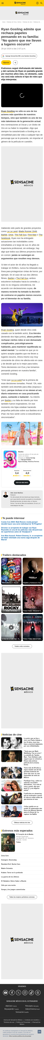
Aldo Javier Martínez (16, 493)
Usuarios (16, 470)
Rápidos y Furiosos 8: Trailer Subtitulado (33, 583)
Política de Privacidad (23, 1022)
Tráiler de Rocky (11, 611)
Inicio (3, 22)
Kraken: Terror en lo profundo (12, 872)
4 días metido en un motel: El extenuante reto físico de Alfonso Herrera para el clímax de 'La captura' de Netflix (33, 810)
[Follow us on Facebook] (12, 992)
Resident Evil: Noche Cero (10, 864)
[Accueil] (20, 3)
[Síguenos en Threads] (38, 992)
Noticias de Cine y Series (14, 22)
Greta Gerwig (30, 458)
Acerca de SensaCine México (13, 1020)
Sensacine (20, 1012)
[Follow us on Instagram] (25, 992)
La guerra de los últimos (10, 877)
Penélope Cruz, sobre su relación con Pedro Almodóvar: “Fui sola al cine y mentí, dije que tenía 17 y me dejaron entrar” (33, 785)
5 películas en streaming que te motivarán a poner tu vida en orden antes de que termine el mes (33, 796)
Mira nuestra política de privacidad (20, 1036)
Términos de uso (9, 1022)
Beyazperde (9, 1009)
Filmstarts (29, 1006)
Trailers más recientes (22, 646)
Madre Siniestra (7, 868)
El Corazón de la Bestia (24, 834)
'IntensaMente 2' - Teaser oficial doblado (11, 583)
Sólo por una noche (8, 885)
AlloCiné (9, 1006)
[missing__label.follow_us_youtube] (6, 992)
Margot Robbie (26, 460)
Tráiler (18, 842)
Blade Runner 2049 (28, 231)
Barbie (4, 235)
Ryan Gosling (7, 330)
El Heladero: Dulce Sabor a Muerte (13, 881)
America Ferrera (33, 461)
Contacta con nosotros (32, 1020)
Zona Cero (5, 856)
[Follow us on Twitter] (19, 992)
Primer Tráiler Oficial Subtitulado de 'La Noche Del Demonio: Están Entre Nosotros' (33, 639)
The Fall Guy (21, 235)
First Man (32, 235)
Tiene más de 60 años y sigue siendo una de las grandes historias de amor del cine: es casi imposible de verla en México (32, 772)
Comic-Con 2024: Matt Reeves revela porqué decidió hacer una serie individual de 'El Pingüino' (21, 523)
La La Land (12, 231)
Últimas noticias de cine (22, 822)
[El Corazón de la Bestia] (8, 842)
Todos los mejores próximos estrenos (22, 897)
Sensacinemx (27, 470)
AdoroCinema (30, 1009)
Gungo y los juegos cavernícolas (13, 889)
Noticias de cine (27, 22)
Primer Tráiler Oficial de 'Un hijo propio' (33, 611)
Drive (10, 235)
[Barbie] (10, 459)
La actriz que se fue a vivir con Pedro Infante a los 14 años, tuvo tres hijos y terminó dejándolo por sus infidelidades (33, 742)
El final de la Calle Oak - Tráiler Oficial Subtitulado (11, 639)
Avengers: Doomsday (9, 860)
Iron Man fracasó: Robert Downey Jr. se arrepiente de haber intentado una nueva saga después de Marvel (21, 538)
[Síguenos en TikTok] (32, 992)
